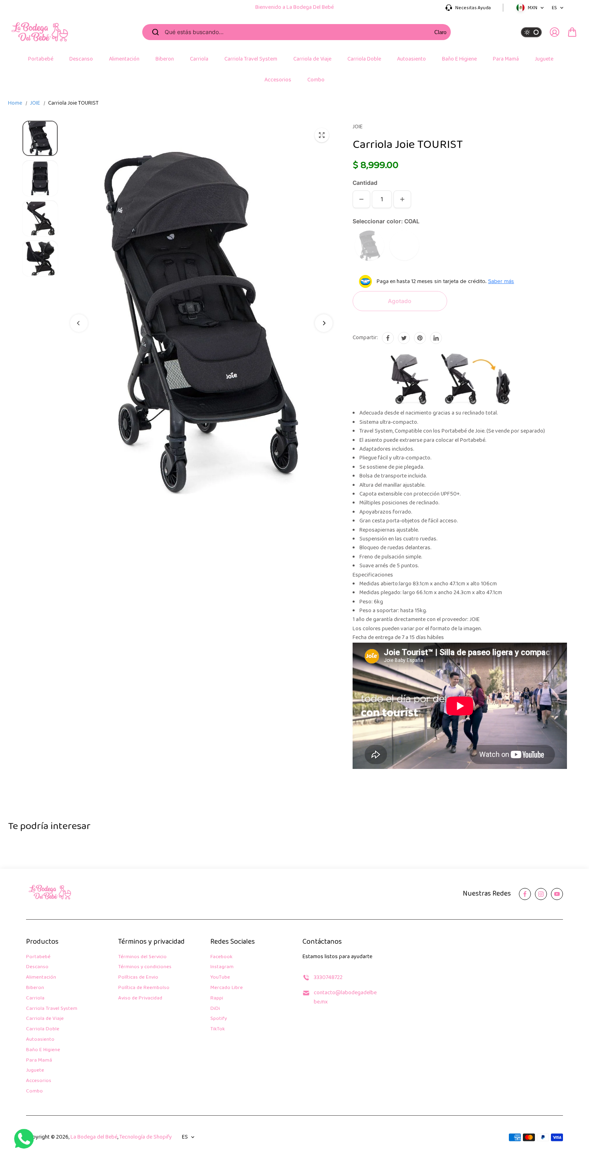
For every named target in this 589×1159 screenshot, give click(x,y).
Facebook (221, 957)
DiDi (215, 1009)
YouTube (220, 977)
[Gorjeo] (404, 338)
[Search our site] (155, 32)
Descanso (37, 967)
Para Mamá (39, 1060)
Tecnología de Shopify (145, 1137)
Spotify (218, 1019)
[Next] (324, 323)
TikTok (217, 1029)
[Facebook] (388, 338)
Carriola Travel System (51, 1009)
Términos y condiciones (144, 967)
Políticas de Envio (138, 977)
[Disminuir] (361, 199)
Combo (34, 1091)
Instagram (222, 967)
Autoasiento (40, 1040)
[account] (554, 32)
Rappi (216, 998)
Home (15, 103)
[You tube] (557, 894)
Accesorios (38, 1081)
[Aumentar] (402, 199)
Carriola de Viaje (45, 1019)
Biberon (35, 988)
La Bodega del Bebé (94, 1137)
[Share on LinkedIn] (436, 338)
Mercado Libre (226, 988)
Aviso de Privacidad (140, 998)
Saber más (501, 281)
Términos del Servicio (142, 957)
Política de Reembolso (143, 988)
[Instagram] (541, 894)
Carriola (35, 998)
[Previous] (79, 323)
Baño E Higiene (43, 1050)
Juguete (35, 1070)
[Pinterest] (420, 338)
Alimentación (41, 977)
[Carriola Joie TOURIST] (322, 135)
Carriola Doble (42, 1029)
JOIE (35, 103)
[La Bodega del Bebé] (40, 32)
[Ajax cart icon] (572, 32)
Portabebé (38, 957)
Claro (440, 32)
